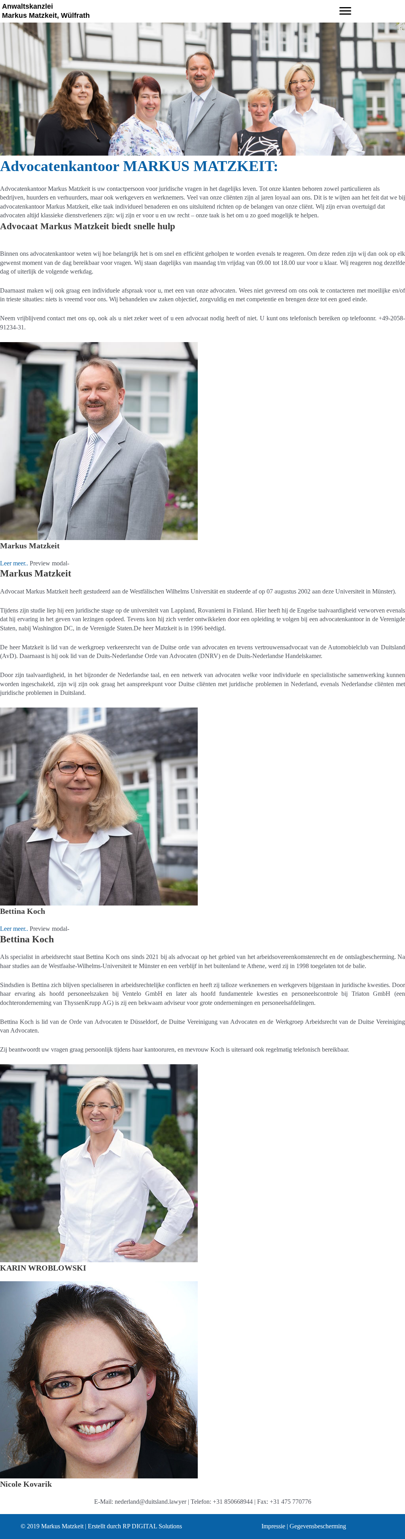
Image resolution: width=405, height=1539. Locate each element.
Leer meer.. (15, 563)
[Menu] (345, 11)
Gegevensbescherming (318, 1526)
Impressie (273, 1526)
